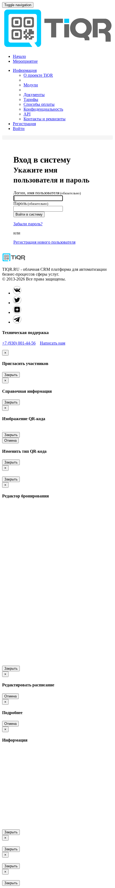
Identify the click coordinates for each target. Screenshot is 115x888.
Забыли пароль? (28, 224)
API (27, 114)
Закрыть (11, 375)
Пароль (30, 203)
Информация (25, 70)
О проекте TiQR (38, 75)
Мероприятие (25, 61)
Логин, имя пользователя (47, 193)
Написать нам (52, 343)
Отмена (10, 440)
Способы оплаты (39, 104)
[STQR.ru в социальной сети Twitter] (17, 302)
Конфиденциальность (43, 109)
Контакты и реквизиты (45, 119)
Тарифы (31, 99)
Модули (31, 85)
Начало (19, 56)
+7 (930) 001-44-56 (19, 343)
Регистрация (24, 123)
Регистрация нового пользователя (44, 242)
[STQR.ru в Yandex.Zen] (17, 312)
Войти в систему (29, 214)
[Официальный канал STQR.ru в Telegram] (17, 322)
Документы (34, 94)
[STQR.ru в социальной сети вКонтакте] (17, 293)
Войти (19, 128)
